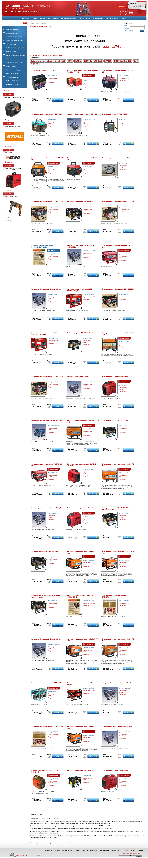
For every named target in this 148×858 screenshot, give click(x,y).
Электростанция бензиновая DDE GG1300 (47, 201)
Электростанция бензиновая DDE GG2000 (118, 201)
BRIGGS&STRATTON (122, 61)
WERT (135, 61)
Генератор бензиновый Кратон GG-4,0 (46, 639)
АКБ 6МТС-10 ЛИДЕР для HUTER (43, 70)
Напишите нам (45, 18)
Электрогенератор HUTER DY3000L (115, 420)
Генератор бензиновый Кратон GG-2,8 (46, 508)
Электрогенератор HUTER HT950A (115, 114)
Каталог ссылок (98, 18)
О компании (25, 18)
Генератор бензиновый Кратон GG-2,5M (46, 420)
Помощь (123, 18)
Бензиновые (58, 55)
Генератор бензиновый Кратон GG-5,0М (117, 726)
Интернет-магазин (35, 55)
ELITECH (35, 64)
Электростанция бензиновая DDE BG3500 (47, 726)
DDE (63, 61)
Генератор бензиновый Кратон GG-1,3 (46, 289)
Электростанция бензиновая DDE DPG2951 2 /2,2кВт (79, 290)
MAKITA (77, 61)
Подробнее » (51, 82)
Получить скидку (84, 18)
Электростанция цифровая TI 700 (115, 376)
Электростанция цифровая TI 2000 (115, 770)
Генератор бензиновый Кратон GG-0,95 (82, 114)
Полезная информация (68, 18)
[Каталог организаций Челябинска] (40, 855)
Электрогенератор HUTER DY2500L (80, 333)
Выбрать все (37, 61)
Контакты (55, 18)
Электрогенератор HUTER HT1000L (80, 201)
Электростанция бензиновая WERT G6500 (47, 683)
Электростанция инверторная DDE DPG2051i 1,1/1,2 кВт (44, 246)
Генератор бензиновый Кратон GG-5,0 (116, 683)
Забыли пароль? (129, 30)
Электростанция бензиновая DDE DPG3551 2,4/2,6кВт (44, 333)
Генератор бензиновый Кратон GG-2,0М (82, 376)
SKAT (69, 61)
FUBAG (49, 61)
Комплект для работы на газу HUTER (116, 158)
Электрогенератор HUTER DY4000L (44, 551)
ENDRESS (98, 61)
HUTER (57, 61)
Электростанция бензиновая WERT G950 (47, 114)
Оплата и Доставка (112, 18)
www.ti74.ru (114, 47)
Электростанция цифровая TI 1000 (80, 508)
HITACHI (88, 61)
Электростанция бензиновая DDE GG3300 (47, 376)
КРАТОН (107, 61)
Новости (34, 18)
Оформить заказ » (138, 6)
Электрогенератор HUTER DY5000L (80, 770)
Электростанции (48, 55)
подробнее (9, 120)
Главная (32, 23)
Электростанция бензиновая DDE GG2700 (118, 289)
